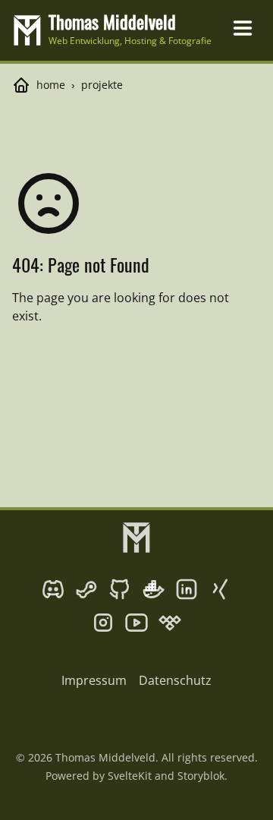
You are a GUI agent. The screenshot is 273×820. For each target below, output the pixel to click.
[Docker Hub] (153, 589)
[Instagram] (103, 622)
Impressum (94, 680)
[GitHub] (120, 589)
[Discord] (53, 589)
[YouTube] (136, 622)
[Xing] (220, 589)
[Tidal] (170, 622)
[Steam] (86, 589)
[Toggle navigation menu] (243, 28)
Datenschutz (175, 680)
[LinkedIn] (186, 589)
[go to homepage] (136, 537)
